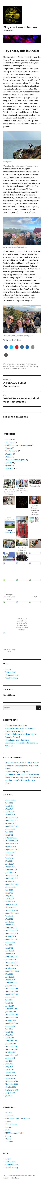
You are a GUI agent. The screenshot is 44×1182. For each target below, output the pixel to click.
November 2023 (11, 878)
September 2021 (11, 939)
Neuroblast (10, 364)
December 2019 (11, 988)
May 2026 (9, 809)
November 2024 (11, 844)
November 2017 (11, 1049)
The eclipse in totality (14, 731)
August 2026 (10, 800)
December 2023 (11, 875)
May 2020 (9, 974)
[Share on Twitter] (11, 348)
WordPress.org (11, 678)
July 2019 (8, 1000)
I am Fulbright (31, 364)
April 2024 (9, 864)
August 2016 (10, 1093)
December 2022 (11, 910)
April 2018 (9, 1038)
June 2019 (9, 1003)
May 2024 (9, 861)
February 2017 (11, 1075)
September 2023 (11, 884)
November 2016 (11, 1084)
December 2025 (11, 818)
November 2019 (11, 991)
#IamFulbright (34, 366)
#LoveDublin (7, 368)
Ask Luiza (9, 442)
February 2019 (11, 1009)
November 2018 (11, 1017)
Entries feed (10, 672)
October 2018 (10, 1020)
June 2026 (9, 806)
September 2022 (12, 913)
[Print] (6, 356)
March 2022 (10, 925)
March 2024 (10, 867)
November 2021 (11, 933)
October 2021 (10, 936)
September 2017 (11, 1055)
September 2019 (11, 994)
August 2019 (10, 997)
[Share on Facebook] (6, 348)
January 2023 (10, 907)
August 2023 (10, 887)
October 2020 (10, 968)
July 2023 (9, 890)
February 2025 (11, 838)
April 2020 (9, 977)
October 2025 (10, 823)
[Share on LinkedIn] (22, 348)
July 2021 (8, 945)
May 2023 (9, 896)
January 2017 (10, 1078)
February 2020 (11, 983)
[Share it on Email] (32, 348)
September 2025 (11, 826)
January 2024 (10, 873)
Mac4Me (8, 454)
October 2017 (10, 1052)
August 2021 (10, 942)
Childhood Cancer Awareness (17, 445)
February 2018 (11, 1041)
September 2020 (12, 971)
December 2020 (11, 962)
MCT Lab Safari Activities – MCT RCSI (20, 763)
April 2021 (9, 951)
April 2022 (9, 922)
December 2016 (11, 1081)
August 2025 (10, 829)
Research (9, 468)
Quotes (8, 466)
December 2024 (11, 841)
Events (8, 448)
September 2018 (11, 1023)
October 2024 (10, 846)
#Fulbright (25, 366)
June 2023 (9, 893)
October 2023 (10, 881)
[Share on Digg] (27, 348)
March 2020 (10, 980)
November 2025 (11, 820)
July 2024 (9, 855)
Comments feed (11, 675)
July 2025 (9, 832)
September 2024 (12, 849)
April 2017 (9, 1070)
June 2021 (9, 948)
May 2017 (9, 1067)
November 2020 (11, 965)
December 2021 (11, 931)
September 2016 (11, 1090)
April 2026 (9, 812)
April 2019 (9, 1006)
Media (8, 457)
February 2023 (11, 904)
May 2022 (9, 919)
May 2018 (9, 1035)
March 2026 (10, 815)
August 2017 (10, 1058)
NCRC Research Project (14, 460)
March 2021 (10, 954)
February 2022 (11, 928)
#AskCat (8, 439)
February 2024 (11, 870)
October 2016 (10, 1087)
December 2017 (11, 1046)
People (5, 366)
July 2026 (9, 803)
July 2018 (9, 1029)
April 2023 (9, 899)
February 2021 (11, 957)
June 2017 (9, 1064)
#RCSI (24, 368)
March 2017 (10, 1072)
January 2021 (10, 959)
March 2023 (10, 902)
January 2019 (10, 1012)
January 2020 (10, 986)
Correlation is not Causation (17, 740)
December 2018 (11, 1015)
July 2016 (8, 1096)
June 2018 (9, 1032)
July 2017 (8, 1061)
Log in (8, 669)
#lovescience (16, 368)
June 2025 (9, 835)
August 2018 (10, 1026)
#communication (16, 366)
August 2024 (10, 852)
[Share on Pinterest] (17, 348)
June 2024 (9, 858)
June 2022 (9, 916)
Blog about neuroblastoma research (15, 1176)
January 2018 (10, 1044)
